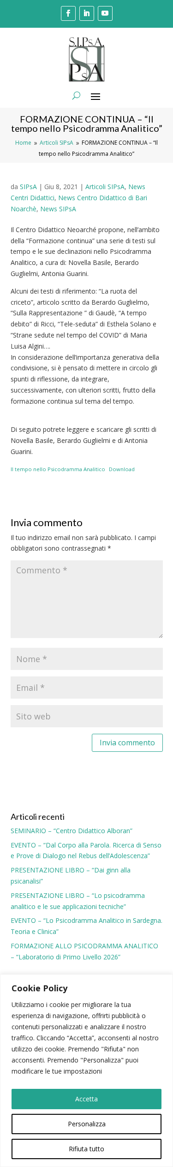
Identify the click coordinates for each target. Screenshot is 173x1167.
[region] (86, 1070)
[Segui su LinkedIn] (86, 13)
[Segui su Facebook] (68, 13)
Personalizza (87, 1123)
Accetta (86, 1098)
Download (122, 469)
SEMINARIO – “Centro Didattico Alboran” (71, 830)
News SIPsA (58, 208)
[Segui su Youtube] (105, 13)
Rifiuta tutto (86, 1148)
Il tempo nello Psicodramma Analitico (58, 469)
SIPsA (28, 186)
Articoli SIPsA (105, 186)
